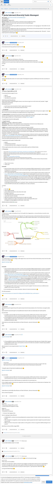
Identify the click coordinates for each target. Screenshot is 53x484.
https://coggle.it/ (30, 117)
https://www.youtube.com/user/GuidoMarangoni (18, 175)
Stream (1, 5)
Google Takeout (22, 346)
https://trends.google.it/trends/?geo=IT (13, 135)
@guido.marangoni (6, 262)
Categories (9, 5)
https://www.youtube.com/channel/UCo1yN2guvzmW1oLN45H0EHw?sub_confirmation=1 (20, 293)
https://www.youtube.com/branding (13, 156)
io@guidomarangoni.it (12, 279)
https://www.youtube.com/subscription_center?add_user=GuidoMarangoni (22, 151)
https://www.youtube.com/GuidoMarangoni (16, 17)
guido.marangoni (8, 12)
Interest (4, 5)
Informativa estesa (28, 482)
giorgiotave (7, 42)
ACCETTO (49, 481)
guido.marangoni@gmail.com (15, 278)
